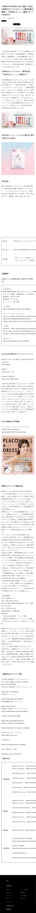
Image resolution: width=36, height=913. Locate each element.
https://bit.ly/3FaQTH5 (8, 684)
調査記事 (22, 892)
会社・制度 (23, 895)
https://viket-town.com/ (9, 735)
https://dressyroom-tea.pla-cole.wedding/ (17, 309)
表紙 (7, 898)
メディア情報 (23, 889)
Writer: (10, 18)
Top (7, 881)
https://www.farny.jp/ (8, 706)
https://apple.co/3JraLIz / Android (16, 682)
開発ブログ (23, 898)
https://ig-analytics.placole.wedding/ (13, 744)
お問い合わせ (10, 905)
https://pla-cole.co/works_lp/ (11, 754)
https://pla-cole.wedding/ (9, 692)
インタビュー (10, 901)
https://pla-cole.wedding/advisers (12, 721)
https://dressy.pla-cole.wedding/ (12, 699)
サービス (3, 20)
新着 (7, 889)
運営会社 (8, 909)
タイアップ (9, 895)
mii (13, 18)
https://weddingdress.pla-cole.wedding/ (16, 341)
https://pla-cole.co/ (12, 601)
